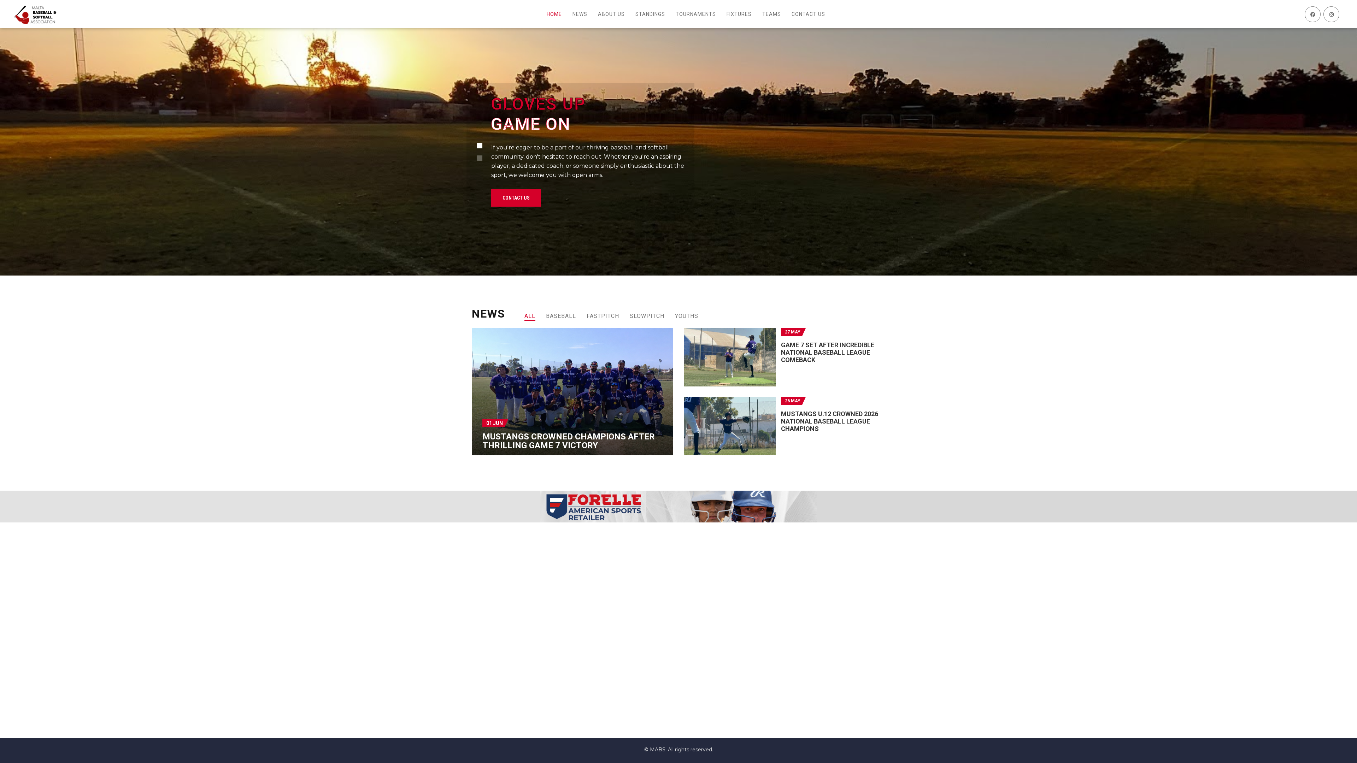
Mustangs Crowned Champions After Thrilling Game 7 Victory (568, 441)
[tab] (529, 316)
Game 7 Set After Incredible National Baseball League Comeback (827, 352)
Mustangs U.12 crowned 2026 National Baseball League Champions (829, 421)
